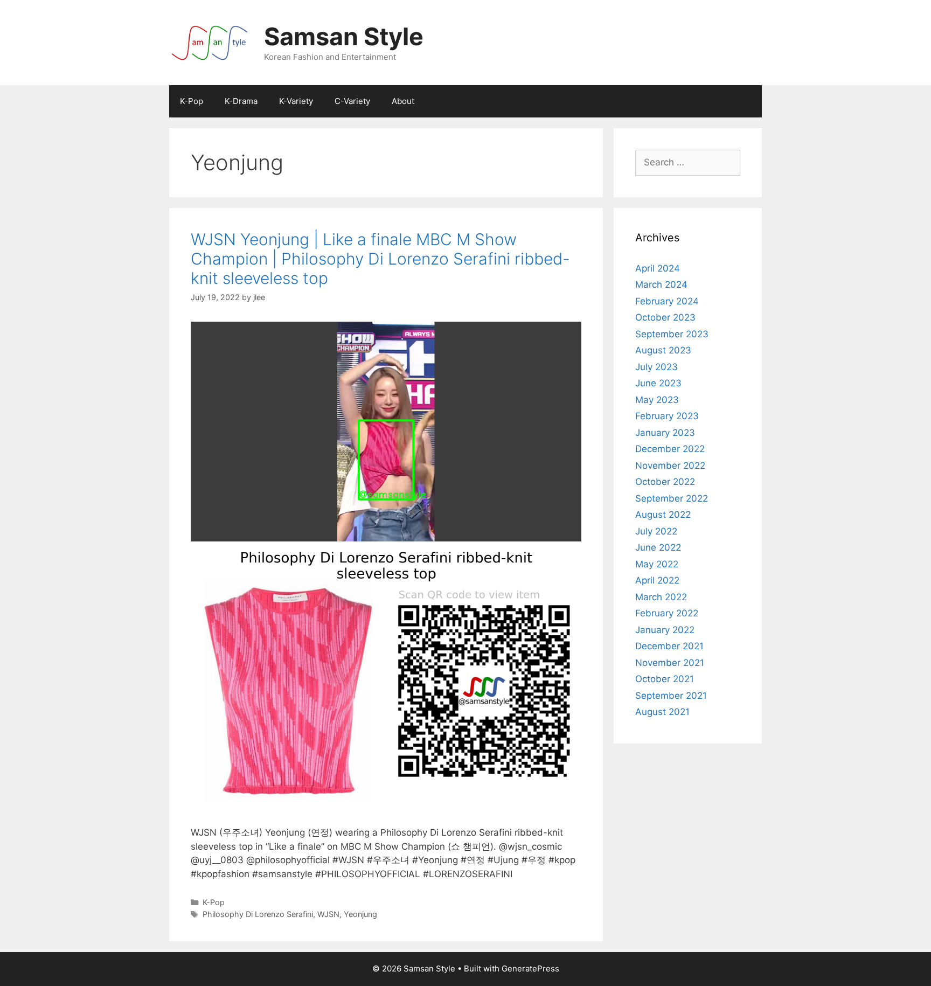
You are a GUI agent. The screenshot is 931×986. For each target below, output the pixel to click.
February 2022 (666, 613)
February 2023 (667, 416)
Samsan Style (343, 36)
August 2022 (663, 514)
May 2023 (657, 399)
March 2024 (661, 284)
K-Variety (296, 101)
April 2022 (657, 580)
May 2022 (656, 564)
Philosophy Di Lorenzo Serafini (258, 914)
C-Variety (352, 101)
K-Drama (241, 101)
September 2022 (671, 498)
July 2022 (656, 531)
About (403, 101)
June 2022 (658, 547)
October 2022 (665, 481)
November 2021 (669, 662)
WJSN (328, 914)
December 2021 (669, 646)
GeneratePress (530, 968)
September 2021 (671, 695)
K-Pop (191, 101)
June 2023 (658, 383)
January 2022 (664, 629)
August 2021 (662, 711)
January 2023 (665, 432)
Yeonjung (360, 914)
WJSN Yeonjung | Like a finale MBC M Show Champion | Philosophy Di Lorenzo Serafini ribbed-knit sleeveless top (380, 259)
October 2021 (664, 678)
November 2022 (670, 465)
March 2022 (661, 597)
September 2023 (671, 334)
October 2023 (665, 317)
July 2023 (656, 367)
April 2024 (657, 268)
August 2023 (663, 350)
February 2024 (667, 301)
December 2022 (670, 448)
